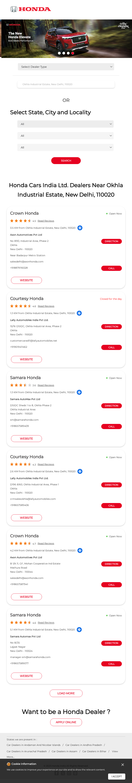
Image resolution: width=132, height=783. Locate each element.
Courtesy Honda (26, 298)
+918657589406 (19, 505)
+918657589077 (19, 663)
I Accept (117, 776)
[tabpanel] (66, 38)
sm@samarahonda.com (24, 419)
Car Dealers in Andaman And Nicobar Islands (33, 745)
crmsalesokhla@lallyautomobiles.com (33, 498)
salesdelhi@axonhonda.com (26, 261)
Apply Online (66, 722)
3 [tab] (68, 53)
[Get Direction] (80, 228)
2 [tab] (63, 53)
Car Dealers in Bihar (94, 751)
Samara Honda (25, 377)
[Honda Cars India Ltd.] (31, 10)
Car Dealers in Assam (64, 751)
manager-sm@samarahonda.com (30, 657)
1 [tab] (59, 53)
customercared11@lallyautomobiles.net (33, 340)
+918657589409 (19, 426)
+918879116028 (19, 267)
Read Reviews (46, 220)
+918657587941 (19, 584)
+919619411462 (18, 346)
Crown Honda (24, 213)
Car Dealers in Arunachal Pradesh (27, 751)
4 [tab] (72, 53)
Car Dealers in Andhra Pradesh (83, 745)
